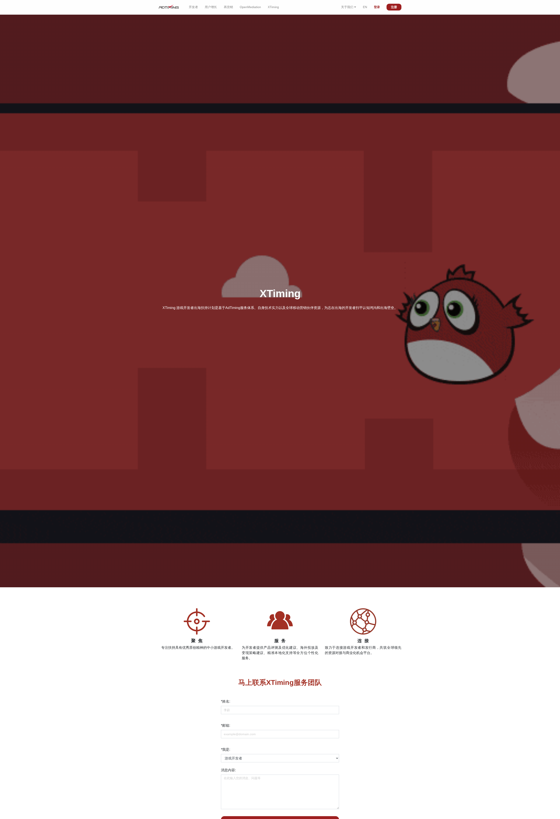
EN (365, 7)
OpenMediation (250, 7)
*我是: (225, 749)
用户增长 (211, 7)
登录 (377, 7)
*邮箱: (225, 725)
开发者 (193, 7)
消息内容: (228, 770)
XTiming (273, 7)
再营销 (228, 7)
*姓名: (225, 701)
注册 (394, 7)
